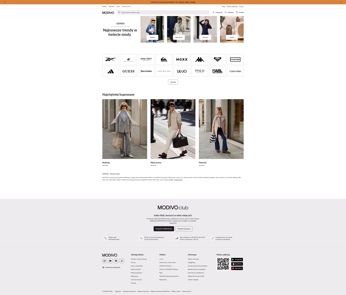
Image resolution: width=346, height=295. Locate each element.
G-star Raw (228, 177)
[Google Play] (237, 259)
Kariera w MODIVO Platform (168, 269)
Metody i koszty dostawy (139, 259)
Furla (161, 180)
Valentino (206, 177)
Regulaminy (163, 279)
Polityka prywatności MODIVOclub (160, 291)
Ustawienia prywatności (129, 291)
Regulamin (118, 291)
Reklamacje (134, 276)
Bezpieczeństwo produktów (197, 269)
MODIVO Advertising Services (169, 276)
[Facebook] (116, 261)
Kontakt (133, 283)
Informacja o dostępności (196, 273)
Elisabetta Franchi (146, 180)
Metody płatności (136, 273)
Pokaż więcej (178, 180)
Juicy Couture (220, 177)
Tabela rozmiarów (193, 259)
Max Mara (156, 180)
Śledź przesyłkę (136, 269)
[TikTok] (122, 261)
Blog (223, 6)
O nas (161, 259)
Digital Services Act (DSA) (196, 276)
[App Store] (237, 264)
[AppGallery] (237, 268)
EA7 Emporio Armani (133, 180)
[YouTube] (110, 261)
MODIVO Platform (165, 266)
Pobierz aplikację (232, 6)
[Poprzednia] (5, 2)
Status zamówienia (137, 266)
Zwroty (133, 262)
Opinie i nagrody (193, 279)
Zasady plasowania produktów (197, 266)
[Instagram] (104, 261)
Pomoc (241, 6)
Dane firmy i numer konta (167, 262)
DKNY (201, 177)
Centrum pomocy (136, 279)
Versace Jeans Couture (191, 177)
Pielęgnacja (191, 262)
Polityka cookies (176, 291)
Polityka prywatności (143, 291)
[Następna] (341, 2)
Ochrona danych (186, 291)
